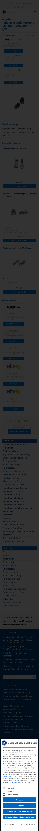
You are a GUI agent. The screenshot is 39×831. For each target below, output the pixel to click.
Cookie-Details (9, 824)
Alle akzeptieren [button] (19, 806)
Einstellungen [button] (16, 782)
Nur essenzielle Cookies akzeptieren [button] (19, 811)
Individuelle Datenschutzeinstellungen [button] (19, 817)
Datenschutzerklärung (9, 776)
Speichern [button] (19, 800)
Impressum (19, 828)
